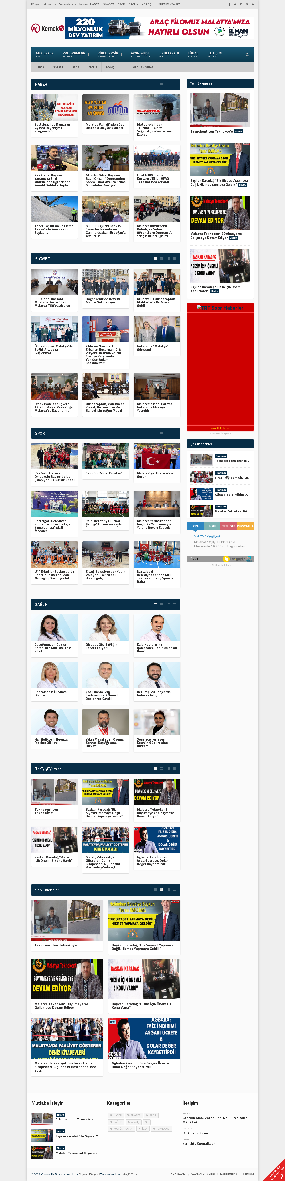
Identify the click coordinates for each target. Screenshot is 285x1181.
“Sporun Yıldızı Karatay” (104, 473)
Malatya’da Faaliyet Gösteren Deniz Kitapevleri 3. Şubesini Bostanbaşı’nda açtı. (103, 862)
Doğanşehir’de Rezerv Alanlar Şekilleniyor (103, 300)
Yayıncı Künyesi (203, 1174)
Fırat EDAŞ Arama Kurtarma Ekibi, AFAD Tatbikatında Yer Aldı (153, 178)
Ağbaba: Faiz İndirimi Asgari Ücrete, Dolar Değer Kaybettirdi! (152, 860)
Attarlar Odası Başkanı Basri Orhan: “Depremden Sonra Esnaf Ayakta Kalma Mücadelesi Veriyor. (106, 180)
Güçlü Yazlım (131, 1174)
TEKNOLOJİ (163, 1128)
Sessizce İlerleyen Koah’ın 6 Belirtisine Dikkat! (152, 743)
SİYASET (108, 4)
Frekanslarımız (67, 4)
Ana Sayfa (45, 54)
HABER (95, 4)
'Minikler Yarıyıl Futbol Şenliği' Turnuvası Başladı (105, 522)
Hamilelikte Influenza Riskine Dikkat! (51, 741)
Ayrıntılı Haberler (220, 428)
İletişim (83, 4)
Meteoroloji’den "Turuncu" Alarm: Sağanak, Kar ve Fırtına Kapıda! (154, 129)
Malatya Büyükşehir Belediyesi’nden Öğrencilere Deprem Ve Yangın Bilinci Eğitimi (155, 230)
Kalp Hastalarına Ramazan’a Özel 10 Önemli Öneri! (157, 648)
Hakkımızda (49, 4)
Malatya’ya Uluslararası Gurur (155, 475)
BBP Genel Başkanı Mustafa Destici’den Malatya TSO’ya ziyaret (52, 302)
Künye (35, 4)
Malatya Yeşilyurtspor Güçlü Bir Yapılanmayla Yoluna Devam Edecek (154, 524)
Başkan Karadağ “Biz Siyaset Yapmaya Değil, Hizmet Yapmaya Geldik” (104, 813)
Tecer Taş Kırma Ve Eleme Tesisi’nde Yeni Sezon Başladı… (54, 229)
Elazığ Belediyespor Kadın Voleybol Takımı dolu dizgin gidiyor (105, 575)
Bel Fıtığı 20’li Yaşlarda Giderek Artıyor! (154, 693)
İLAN (144, 1128)
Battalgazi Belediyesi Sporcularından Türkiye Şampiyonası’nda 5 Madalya (53, 525)
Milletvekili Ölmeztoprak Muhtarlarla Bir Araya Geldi (156, 302)
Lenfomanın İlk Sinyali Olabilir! (51, 693)
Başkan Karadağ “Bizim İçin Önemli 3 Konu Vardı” (54, 859)
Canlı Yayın (169, 54)
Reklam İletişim (220, 434)
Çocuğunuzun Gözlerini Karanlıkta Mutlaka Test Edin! (53, 648)
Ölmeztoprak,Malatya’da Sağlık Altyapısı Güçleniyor (54, 349)
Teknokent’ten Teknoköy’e (46, 811)
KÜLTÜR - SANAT (169, 4)
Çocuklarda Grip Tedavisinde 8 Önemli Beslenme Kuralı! (102, 695)
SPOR (121, 4)
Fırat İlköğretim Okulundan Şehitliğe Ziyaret (246, 477)
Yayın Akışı (140, 54)
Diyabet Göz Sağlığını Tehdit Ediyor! (102, 646)
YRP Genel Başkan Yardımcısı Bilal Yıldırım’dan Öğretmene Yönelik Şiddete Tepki (53, 180)
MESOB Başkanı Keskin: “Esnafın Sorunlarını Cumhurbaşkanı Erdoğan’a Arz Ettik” (106, 230)
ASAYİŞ (146, 4)
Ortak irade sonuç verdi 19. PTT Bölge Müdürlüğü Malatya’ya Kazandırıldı (54, 407)
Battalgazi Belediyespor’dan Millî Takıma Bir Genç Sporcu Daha (155, 576)
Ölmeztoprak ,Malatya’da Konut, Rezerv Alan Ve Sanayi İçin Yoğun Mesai (105, 407)
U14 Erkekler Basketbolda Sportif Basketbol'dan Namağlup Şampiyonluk (54, 575)
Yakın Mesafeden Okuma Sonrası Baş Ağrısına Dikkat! (105, 743)
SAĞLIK (133, 4)
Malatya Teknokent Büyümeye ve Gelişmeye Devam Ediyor (155, 813)
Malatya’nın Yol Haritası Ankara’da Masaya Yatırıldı (155, 407)
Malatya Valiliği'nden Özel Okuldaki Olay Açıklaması (105, 126)
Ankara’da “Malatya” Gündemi (153, 348)
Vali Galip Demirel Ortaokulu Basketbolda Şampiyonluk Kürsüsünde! (55, 476)
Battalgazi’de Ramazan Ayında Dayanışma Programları (52, 128)
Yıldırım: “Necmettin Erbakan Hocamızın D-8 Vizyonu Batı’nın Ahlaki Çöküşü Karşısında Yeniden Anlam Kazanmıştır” (103, 354)
